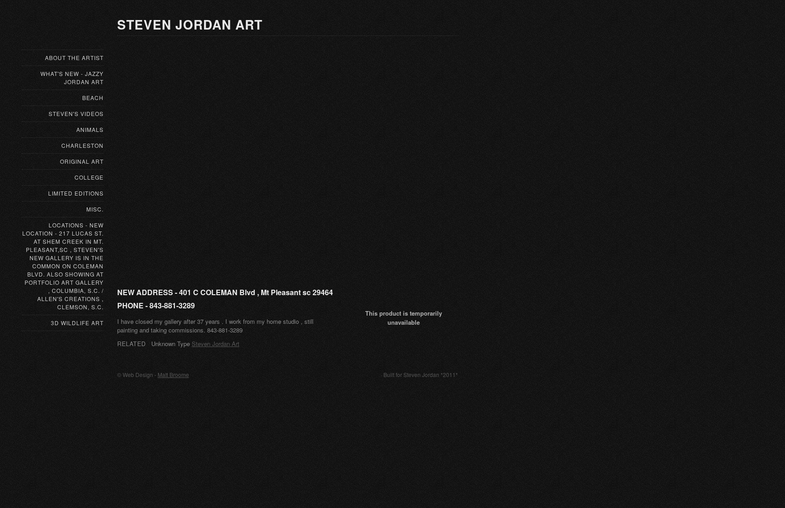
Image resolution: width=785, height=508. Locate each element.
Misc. (95, 209)
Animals (90, 129)
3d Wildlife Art (77, 323)
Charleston (82, 145)
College (89, 177)
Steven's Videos (76, 113)
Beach (93, 97)
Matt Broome (173, 374)
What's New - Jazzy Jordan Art (72, 78)
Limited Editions (76, 193)
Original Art (82, 161)
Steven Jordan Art (215, 343)
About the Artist (74, 57)
